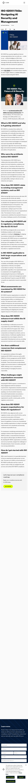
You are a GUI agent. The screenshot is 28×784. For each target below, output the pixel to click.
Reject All (21, 777)
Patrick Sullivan (5, 25)
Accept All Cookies (11, 781)
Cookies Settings (10, 777)
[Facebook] (6, 29)
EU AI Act (17, 234)
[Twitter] (10, 29)
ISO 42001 (7, 70)
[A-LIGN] (5, 2)
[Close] (25, 765)
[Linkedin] (14, 29)
